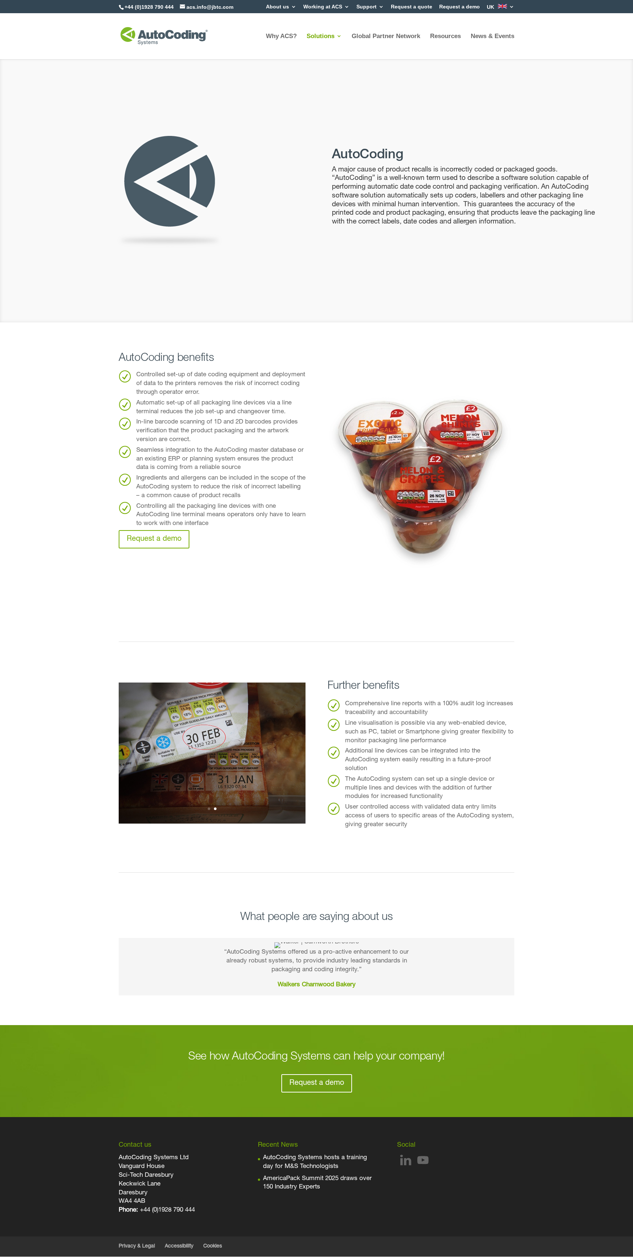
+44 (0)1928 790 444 (167, 1210)
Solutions (320, 36)
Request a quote (411, 7)
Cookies (212, 1246)
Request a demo (459, 7)
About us (277, 7)
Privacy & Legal (137, 1246)
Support (366, 7)
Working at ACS (322, 7)
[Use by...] (212, 822)
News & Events (492, 36)
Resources (445, 36)
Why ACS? (281, 36)
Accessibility (179, 1246)
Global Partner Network (386, 36)
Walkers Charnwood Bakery (317, 985)
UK (491, 7)
